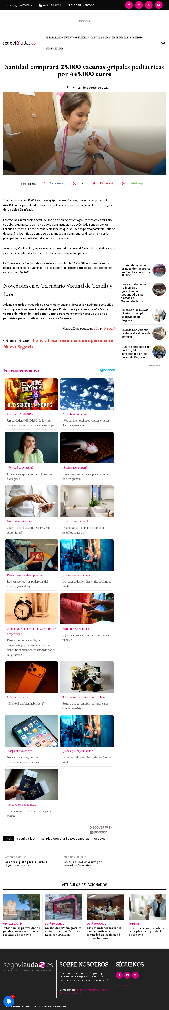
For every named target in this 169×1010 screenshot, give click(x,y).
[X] (149, 5)
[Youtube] (159, 5)
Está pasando (54, 924)
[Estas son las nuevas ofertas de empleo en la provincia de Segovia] (159, 315)
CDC (96, 328)
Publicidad (74, 5)
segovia (99, 838)
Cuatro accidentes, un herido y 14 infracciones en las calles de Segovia (135, 352)
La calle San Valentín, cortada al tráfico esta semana (135, 333)
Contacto (88, 5)
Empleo (134, 924)
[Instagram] (139, 5)
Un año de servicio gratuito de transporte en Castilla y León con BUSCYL (135, 270)
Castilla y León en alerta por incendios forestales (83, 863)
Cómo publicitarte (70, 993)
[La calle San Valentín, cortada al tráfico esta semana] (159, 333)
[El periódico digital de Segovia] (21, 43)
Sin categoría (13, 924)
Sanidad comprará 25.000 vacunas (65, 838)
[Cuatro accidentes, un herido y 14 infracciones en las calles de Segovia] (159, 352)
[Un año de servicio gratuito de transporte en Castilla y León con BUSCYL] (159, 270)
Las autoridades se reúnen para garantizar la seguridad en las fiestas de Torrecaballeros (134, 293)
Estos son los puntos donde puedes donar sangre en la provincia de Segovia (21, 931)
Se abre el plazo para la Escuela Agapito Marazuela (26, 863)
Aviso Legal (122, 985)
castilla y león (26, 838)
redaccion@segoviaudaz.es (91, 989)
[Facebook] (129, 5)
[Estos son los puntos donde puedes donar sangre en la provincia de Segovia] (21, 907)
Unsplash (109, 328)
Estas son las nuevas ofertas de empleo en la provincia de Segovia (135, 315)
